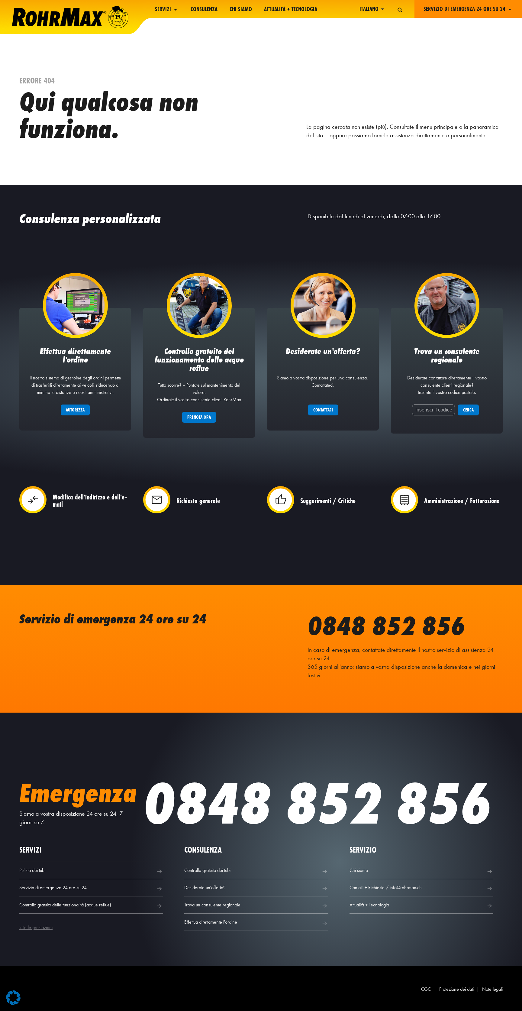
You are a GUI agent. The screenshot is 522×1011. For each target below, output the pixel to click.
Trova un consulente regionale (212, 905)
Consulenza (204, 9)
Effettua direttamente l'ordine (210, 922)
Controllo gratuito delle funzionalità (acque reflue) (65, 905)
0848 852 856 (386, 626)
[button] (13, 997)
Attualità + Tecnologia (290, 9)
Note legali (492, 989)
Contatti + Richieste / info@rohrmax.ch (386, 887)
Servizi (163, 9)
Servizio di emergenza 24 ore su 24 (53, 887)
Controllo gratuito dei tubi (207, 870)
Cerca (468, 410)
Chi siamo (241, 9)
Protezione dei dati (456, 989)
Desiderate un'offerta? (204, 887)
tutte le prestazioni (36, 927)
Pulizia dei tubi (32, 870)
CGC (426, 989)
